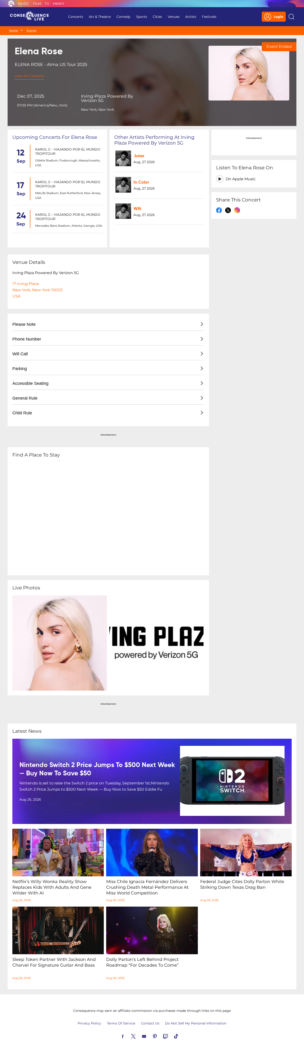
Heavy (58, 3)
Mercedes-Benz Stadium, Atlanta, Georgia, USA (68, 225)
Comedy (123, 17)
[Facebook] (128, 1036)
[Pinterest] (160, 1036)
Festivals (209, 17)
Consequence (11, 3)
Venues (174, 17)
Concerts (75, 17)
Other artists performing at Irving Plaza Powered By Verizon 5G (154, 140)
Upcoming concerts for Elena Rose (54, 137)
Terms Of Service (121, 1023)
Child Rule (22, 413)
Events (31, 30)
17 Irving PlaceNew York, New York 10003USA (37, 289)
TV (47, 3)
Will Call (20, 353)
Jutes (138, 156)
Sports (141, 17)
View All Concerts (29, 76)
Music (23, 3)
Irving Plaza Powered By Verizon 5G (107, 98)
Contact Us (150, 1023)
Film (37, 3)
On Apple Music (241, 179)
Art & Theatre (100, 17)
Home (13, 30)
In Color (141, 182)
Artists (190, 17)
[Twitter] (139, 1036)
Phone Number (26, 339)
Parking (19, 368)
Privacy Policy (89, 1023)
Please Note (24, 324)
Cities (157, 17)
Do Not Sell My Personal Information (195, 1023)
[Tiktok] (181, 1036)
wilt (137, 209)
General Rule (25, 398)
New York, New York (97, 109)
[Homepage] (31, 17)
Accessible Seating (30, 383)
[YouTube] (149, 1036)
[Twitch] (171, 1036)
